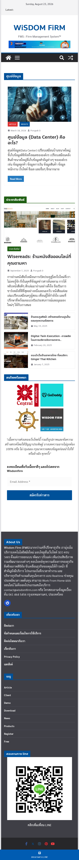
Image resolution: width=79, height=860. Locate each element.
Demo (7, 702)
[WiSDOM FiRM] (8, 57)
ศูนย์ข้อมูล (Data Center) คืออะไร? (36, 140)
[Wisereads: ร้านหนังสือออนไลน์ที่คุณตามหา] (39, 224)
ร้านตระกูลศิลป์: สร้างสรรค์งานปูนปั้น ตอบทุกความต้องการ (50, 319)
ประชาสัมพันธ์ (14, 249)
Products (9, 726)
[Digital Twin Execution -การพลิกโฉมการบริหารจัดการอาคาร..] (16, 340)
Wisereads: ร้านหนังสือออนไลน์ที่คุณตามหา (39, 260)
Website (24, 124)
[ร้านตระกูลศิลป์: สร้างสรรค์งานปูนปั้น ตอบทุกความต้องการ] (16, 321)
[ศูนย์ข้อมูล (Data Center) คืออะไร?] (39, 104)
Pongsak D (35, 130)
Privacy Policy (12, 656)
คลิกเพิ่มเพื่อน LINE (39, 825)
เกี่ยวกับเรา (10, 648)
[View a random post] (70, 57)
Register (8, 733)
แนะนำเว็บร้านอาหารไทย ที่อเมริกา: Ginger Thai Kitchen (49, 357)
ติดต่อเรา (9, 625)
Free (6, 741)
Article (12, 124)
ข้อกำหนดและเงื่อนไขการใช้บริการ (22, 633)
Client (7, 695)
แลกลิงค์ (8, 664)
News (7, 718)
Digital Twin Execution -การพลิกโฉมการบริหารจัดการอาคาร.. (51, 338)
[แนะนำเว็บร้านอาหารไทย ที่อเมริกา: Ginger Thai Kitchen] (16, 359)
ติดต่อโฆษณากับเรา (14, 641)
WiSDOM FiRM (39, 28)
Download (9, 710)
